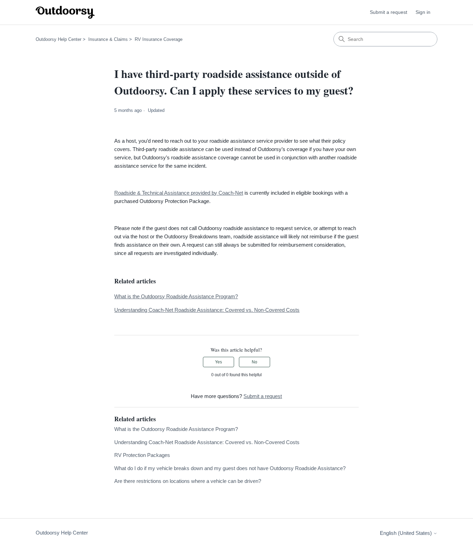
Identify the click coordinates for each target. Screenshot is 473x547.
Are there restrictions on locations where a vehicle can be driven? (187, 481)
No (254, 362)
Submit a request (388, 12)
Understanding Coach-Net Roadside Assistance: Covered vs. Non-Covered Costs (207, 310)
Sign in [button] (423, 12)
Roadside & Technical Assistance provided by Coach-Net (178, 193)
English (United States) (406, 533)
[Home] (65, 12)
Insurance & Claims (108, 39)
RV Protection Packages (142, 455)
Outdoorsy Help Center (58, 39)
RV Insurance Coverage (158, 39)
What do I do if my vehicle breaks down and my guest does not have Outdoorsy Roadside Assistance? (230, 468)
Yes (218, 362)
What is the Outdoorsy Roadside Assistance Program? (176, 296)
